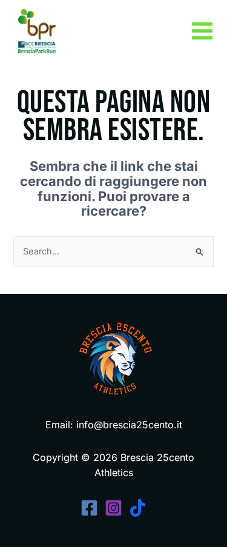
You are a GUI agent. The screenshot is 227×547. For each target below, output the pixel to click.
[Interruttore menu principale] (202, 31)
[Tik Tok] (137, 508)
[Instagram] (113, 508)
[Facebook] (89, 508)
